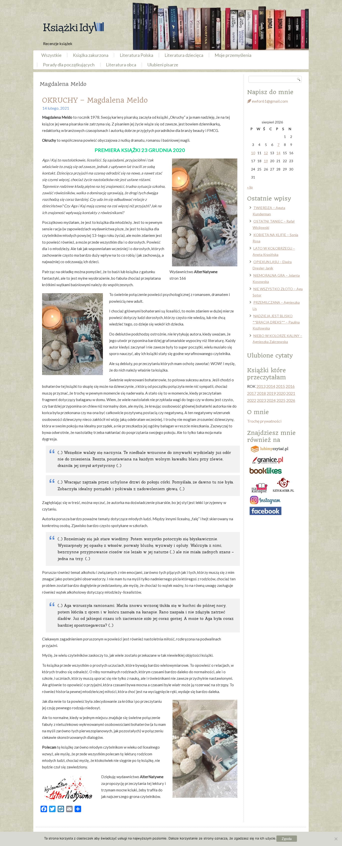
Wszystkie (51, 55)
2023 (261, 400)
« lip (250, 187)
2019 (271, 393)
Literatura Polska (136, 55)
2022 (251, 400)
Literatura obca (121, 64)
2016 (290, 386)
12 (266, 153)
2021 (290, 393)
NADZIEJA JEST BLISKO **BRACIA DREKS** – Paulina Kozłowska (276, 322)
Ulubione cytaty (270, 355)
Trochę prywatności (264, 421)
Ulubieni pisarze (162, 64)
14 (278, 153)
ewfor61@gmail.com (269, 101)
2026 (290, 400)
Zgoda (287, 838)
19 (266, 161)
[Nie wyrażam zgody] (335, 838)
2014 (270, 386)
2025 (280, 400)
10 (253, 153)
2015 (280, 386)
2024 (271, 400)
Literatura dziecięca (183, 55)
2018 (261, 393)
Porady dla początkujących (69, 64)
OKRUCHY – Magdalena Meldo (95, 100)
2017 (251, 393)
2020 (280, 393)
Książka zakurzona (90, 55)
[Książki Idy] (73, 28)
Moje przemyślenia (233, 55)
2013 (260, 386)
